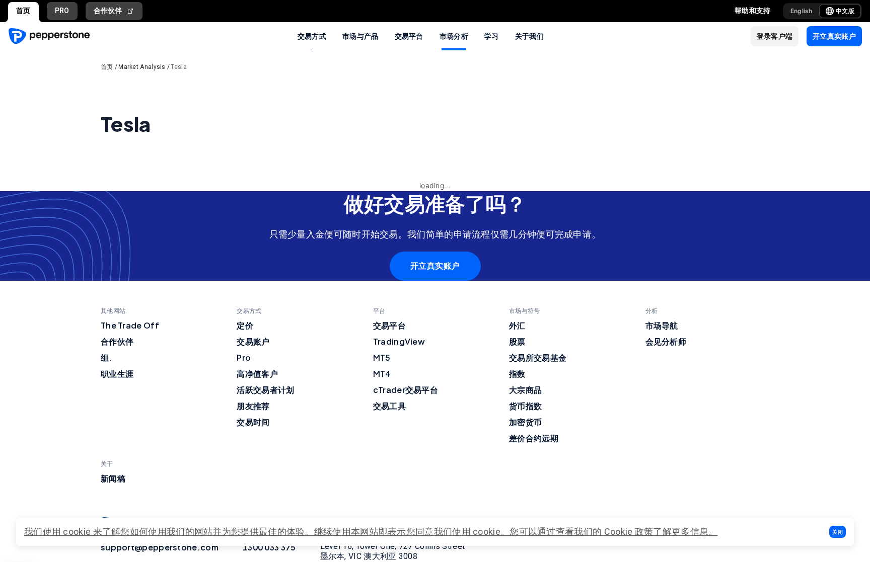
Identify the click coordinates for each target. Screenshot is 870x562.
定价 (245, 325)
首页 (23, 11)
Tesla (179, 66)
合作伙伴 (108, 11)
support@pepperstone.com (160, 547)
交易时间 (253, 422)
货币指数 (525, 405)
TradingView (399, 341)
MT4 (382, 373)
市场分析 (454, 35)
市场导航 (661, 325)
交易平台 (409, 35)
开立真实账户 (435, 266)
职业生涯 (117, 373)
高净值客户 (257, 373)
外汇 (517, 325)
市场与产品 (360, 35)
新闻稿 (113, 478)
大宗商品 (525, 389)
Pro (244, 357)
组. (106, 357)
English (801, 11)
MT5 (382, 357)
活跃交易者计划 (265, 389)
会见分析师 (666, 341)
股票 (517, 341)
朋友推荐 (253, 405)
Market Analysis (142, 66)
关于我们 (529, 35)
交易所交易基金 (537, 357)
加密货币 (525, 422)
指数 (517, 373)
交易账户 (253, 341)
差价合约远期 (533, 438)
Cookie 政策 (629, 531)
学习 (491, 35)
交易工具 (389, 405)
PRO (62, 11)
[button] (837, 532)
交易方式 (312, 35)
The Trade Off (130, 325)
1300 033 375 (269, 547)
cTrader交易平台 (405, 389)
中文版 (845, 11)
